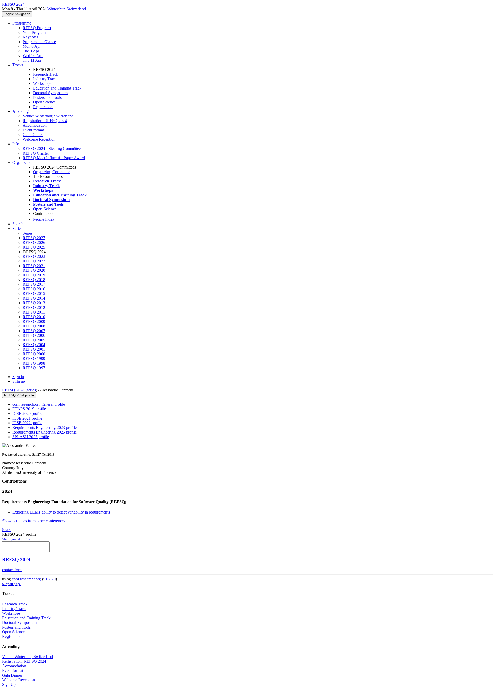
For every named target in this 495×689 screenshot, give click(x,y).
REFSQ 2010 (34, 317)
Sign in (18, 376)
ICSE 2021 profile (27, 418)
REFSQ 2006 (34, 335)
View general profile (16, 539)
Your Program (34, 32)
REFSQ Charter (36, 153)
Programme (21, 23)
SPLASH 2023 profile (30, 437)
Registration (43, 107)
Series (27, 233)
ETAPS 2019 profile (29, 409)
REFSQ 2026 (34, 242)
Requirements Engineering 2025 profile (44, 432)
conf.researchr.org (26, 579)
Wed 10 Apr (33, 55)
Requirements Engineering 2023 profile (44, 427)
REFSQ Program (37, 28)
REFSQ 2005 (34, 340)
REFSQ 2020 (34, 270)
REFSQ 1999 (34, 358)
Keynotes (30, 37)
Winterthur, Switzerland (66, 9)
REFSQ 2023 (34, 256)
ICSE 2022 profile (27, 423)
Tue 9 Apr (31, 51)
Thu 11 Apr (32, 60)
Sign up (18, 381)
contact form (12, 569)
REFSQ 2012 (34, 307)
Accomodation (35, 125)
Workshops (42, 83)
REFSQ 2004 (34, 344)
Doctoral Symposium (50, 93)
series (31, 390)
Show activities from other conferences (33, 521)
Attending (20, 111)
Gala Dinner (33, 134)
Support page (11, 584)
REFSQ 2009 (34, 321)
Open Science (44, 102)
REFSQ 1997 (34, 368)
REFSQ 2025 (34, 247)
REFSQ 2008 (34, 326)
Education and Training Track (57, 88)
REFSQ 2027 (34, 238)
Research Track (45, 74)
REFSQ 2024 (13, 390)
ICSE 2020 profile (27, 413)
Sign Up (9, 684)
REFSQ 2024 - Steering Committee (52, 148)
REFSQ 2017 (34, 284)
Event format (33, 130)
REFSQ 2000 (34, 354)
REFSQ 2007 (34, 331)
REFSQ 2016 (34, 289)
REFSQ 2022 (34, 261)
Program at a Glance (39, 41)
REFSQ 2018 (34, 279)
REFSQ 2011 (34, 312)
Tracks (17, 65)
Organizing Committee (51, 172)
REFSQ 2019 (34, 275)
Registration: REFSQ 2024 (45, 120)
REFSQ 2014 (34, 298)
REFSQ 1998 (34, 363)
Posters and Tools (47, 97)
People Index (43, 219)
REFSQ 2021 (34, 265)
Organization (23, 162)
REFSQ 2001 (34, 349)
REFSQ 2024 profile (19, 395)
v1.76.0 (49, 579)
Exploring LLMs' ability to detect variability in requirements (61, 512)
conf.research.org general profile (38, 404)
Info (15, 144)
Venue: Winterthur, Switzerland (48, 116)
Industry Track (45, 79)
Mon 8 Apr (32, 46)
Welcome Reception (39, 139)
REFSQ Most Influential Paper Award (54, 158)
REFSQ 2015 (34, 293)
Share (6, 529)
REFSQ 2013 (34, 303)
